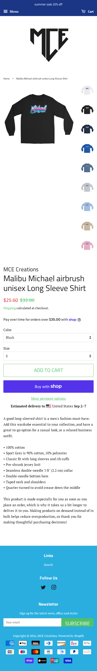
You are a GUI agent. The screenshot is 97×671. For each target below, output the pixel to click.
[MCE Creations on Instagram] (53, 588)
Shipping (9, 308)
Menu (13, 11)
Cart (90, 11)
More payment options (48, 398)
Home (6, 78)
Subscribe (77, 623)
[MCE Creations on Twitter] (43, 588)
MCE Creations (47, 636)
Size (6, 348)
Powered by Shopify (71, 636)
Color (7, 329)
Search (48, 565)
